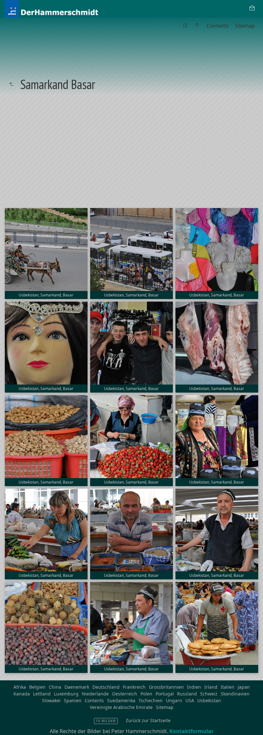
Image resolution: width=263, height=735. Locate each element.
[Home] (68, 8)
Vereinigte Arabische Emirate (121, 707)
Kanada (21, 694)
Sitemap (245, 25)
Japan (244, 687)
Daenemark (76, 687)
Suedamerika (121, 700)
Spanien (72, 700)
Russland (187, 694)
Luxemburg (66, 694)
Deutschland (106, 687)
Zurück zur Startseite (148, 720)
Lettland (42, 694)
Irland (210, 687)
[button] (10, 725)
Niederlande (95, 694)
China (55, 687)
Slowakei (51, 700)
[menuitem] (185, 26)
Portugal (165, 694)
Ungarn (174, 700)
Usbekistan (209, 700)
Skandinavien (235, 694)
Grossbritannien (166, 687)
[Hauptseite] (197, 26)
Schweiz (208, 694)
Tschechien (151, 700)
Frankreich (134, 687)
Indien (194, 687)
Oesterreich (124, 694)
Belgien (37, 687)
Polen (146, 694)
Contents (218, 25)
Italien (227, 687)
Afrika (19, 687)
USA (189, 700)
